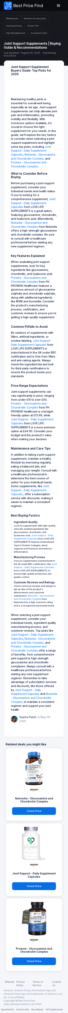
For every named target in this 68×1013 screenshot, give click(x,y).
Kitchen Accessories (35, 18)
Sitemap (9, 981)
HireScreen (22, 1009)
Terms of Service (37, 983)
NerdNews (37, 1009)
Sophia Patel (27, 717)
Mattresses (12, 18)
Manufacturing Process (29, 557)
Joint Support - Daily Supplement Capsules (31, 150)
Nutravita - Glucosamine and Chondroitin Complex (34, 697)
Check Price (34, 810)
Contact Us (56, 983)
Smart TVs (33, 25)
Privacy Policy (20, 983)
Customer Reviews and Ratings (34, 582)
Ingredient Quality (26, 522)
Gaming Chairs (14, 25)
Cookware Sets (39, 33)
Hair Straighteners (15, 33)
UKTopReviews (54, 1009)
